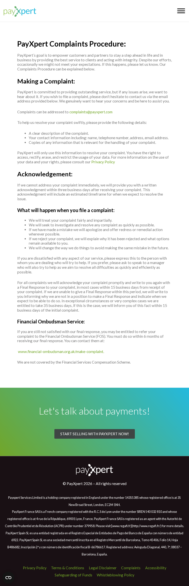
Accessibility (155, 568)
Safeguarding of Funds (73, 575)
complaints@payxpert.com (90, 112)
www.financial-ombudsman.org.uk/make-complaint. (61, 351)
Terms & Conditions (67, 568)
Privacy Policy (103, 162)
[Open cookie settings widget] (8, 578)
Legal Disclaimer (103, 568)
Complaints (131, 568)
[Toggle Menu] (181, 10)
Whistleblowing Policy (115, 575)
